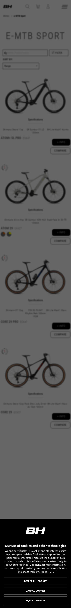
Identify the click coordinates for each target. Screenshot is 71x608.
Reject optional (35, 600)
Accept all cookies (35, 581)
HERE (38, 564)
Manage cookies (35, 590)
